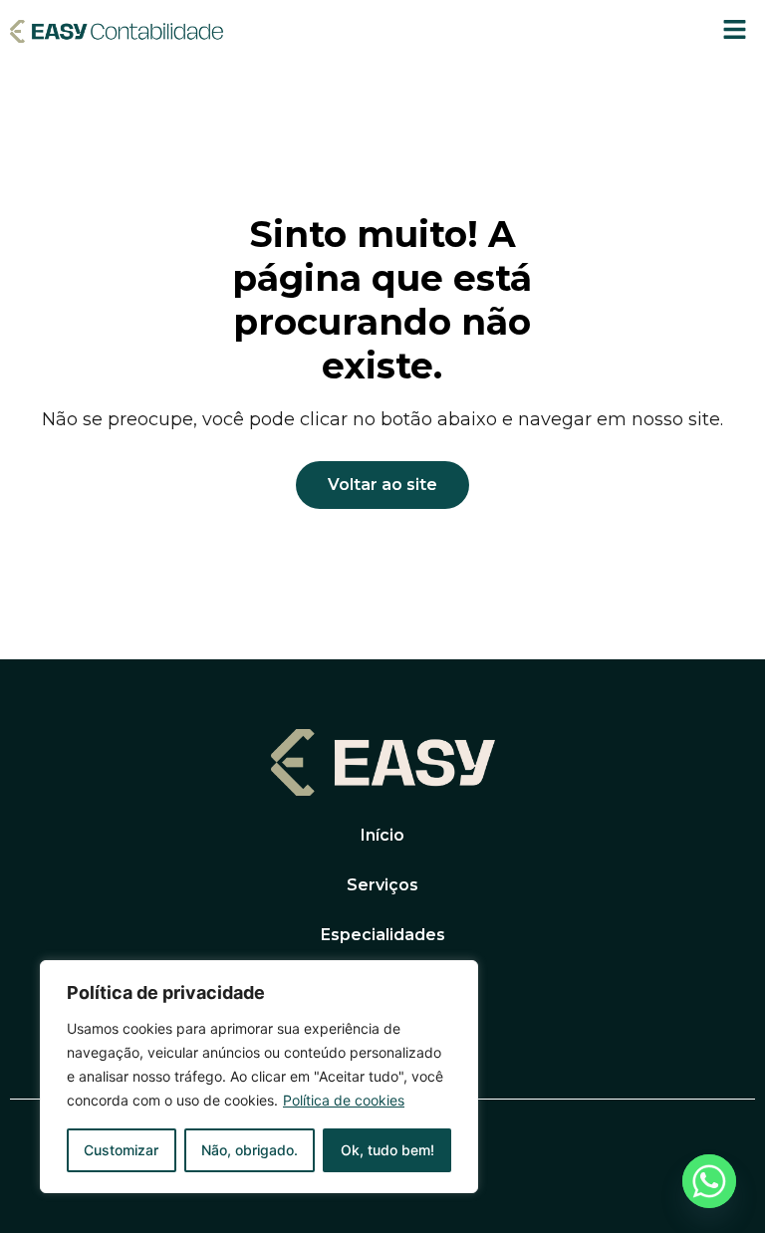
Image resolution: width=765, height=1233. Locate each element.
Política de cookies (343, 1100)
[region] (259, 1076)
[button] (735, 30)
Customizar (121, 1149)
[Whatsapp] (709, 1181)
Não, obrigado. (249, 1149)
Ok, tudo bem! (387, 1149)
